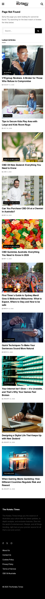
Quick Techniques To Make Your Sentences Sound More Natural (18, 347)
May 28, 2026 (7, 215)
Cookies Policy (8, 560)
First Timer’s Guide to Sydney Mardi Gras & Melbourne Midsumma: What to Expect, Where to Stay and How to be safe (22, 300)
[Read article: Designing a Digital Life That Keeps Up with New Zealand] (22, 418)
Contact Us (6, 555)
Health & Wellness (11, 159)
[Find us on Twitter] (7, 543)
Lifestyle (8, 116)
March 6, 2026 (8, 352)
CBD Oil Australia (9, 573)
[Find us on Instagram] (11, 543)
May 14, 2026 (7, 259)
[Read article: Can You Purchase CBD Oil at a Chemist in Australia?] (22, 191)
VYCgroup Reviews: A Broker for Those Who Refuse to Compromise (22, 79)
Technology (9, 340)
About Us (6, 550)
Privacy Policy (7, 564)
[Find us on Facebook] (3, 543)
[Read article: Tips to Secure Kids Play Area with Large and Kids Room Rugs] (22, 104)
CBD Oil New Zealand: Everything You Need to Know (21, 166)
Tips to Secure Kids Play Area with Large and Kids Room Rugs (19, 123)
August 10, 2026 (8, 85)
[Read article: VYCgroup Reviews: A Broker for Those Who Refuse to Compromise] (22, 60)
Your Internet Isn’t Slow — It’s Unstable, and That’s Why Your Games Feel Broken (22, 392)
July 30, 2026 (7, 128)
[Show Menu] (3, 4)
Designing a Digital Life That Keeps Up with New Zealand (21, 437)
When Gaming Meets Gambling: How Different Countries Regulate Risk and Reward (21, 482)
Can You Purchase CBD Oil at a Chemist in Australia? (22, 210)
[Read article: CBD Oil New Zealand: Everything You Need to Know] (22, 147)
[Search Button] (42, 4)
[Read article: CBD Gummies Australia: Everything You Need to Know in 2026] (22, 234)
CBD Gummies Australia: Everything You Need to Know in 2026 (20, 253)
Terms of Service (9, 569)
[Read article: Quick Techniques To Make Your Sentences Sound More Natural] (22, 327)
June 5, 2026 (7, 172)
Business (7, 72)
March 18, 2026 (8, 308)
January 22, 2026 (9, 399)
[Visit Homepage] (22, 3)
